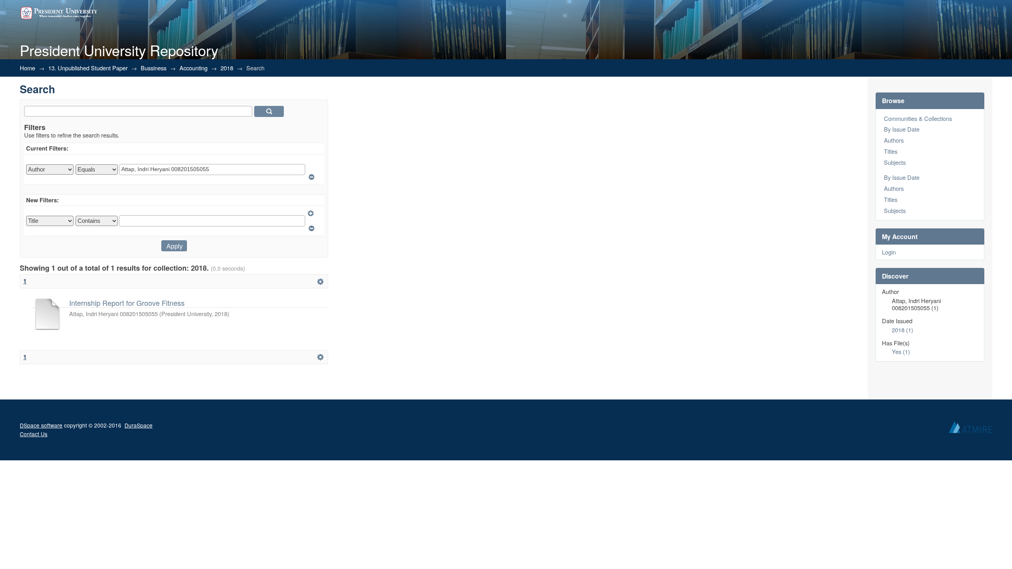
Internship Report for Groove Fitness (127, 303)
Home (27, 68)
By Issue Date (901, 129)
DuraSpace (139, 425)
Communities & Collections (918, 118)
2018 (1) (902, 330)
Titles (890, 151)
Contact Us (33, 434)
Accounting (193, 68)
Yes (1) (901, 351)
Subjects (895, 162)
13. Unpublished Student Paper (88, 68)
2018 (227, 68)
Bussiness (153, 68)
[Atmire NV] (970, 429)
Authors (894, 140)
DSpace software (41, 425)
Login (889, 252)
